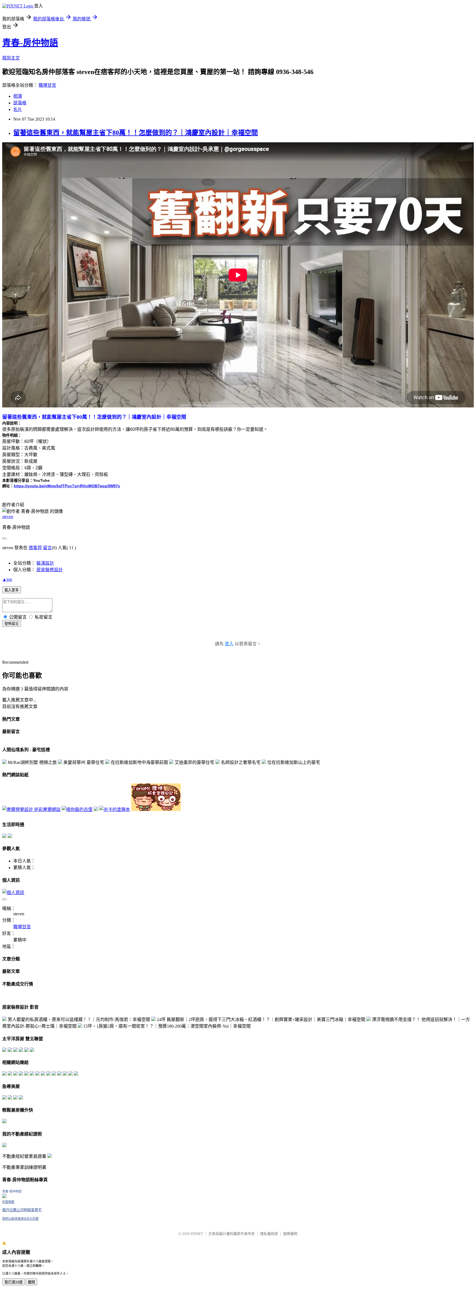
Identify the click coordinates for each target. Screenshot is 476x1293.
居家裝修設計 (49, 569)
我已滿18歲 (13, 1282)
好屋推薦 (8, 1202)
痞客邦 (35, 547)
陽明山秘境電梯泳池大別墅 (20, 1218)
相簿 (17, 96)
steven (7, 516)
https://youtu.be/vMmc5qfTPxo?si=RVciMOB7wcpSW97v (67, 486)
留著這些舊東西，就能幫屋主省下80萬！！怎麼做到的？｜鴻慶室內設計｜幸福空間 (135, 132)
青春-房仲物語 (30, 43)
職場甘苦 (47, 85)
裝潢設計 (45, 563)
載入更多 (11, 590)
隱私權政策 (269, 1234)
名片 (17, 109)
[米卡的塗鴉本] (114, 809)
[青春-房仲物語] (4, 1196)
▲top (7, 579)
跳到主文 (11, 58)
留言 (47, 547)
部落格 (19, 102)
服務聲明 (290, 1234)
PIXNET (197, 1234)
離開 (31, 1282)
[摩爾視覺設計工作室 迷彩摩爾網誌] (31, 809)
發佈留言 (11, 624)
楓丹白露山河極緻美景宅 (22, 1210)
